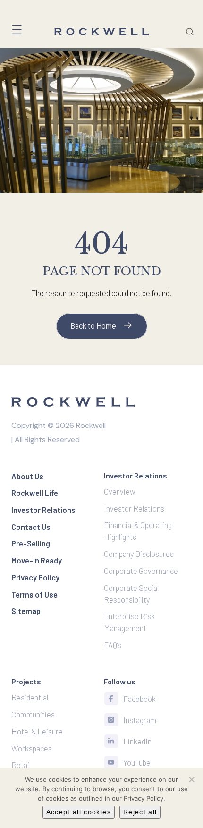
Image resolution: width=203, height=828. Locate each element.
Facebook (139, 698)
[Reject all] (191, 779)
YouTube (137, 762)
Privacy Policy (143, 798)
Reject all (140, 812)
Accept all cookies (78, 812)
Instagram (139, 720)
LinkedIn (137, 741)
